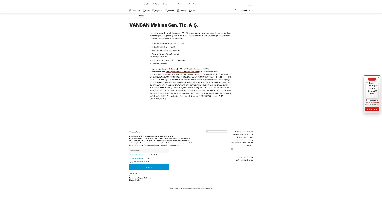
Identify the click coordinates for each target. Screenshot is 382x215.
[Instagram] (249, 3)
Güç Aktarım (133, 176)
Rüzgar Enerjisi (134, 180)
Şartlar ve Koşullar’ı (138, 158)
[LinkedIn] (251, 3)
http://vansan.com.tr (191, 72)
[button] (232, 11)
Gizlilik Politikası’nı (137, 155)
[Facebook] (242, 3)
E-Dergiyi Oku (372, 109)
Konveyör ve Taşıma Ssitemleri (140, 178)
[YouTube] (247, 3)
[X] (245, 3)
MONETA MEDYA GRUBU (205, 188)
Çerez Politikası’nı (137, 162)
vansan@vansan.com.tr (175, 72)
